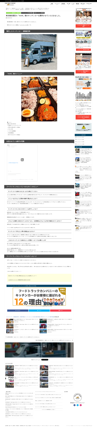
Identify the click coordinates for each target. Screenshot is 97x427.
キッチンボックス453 (80, 137)
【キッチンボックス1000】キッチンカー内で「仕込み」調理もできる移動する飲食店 (85, 185)
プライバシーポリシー (45, 425)
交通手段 (13, 425)
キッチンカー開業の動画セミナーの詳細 (83, 72)
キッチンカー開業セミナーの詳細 (83, 26)
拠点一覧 (81, 218)
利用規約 (17, 425)
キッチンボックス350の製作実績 (32, 316)
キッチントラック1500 (80, 144)
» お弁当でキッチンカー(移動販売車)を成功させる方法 (19, 279)
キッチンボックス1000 (80, 141)
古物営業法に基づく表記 (24, 425)
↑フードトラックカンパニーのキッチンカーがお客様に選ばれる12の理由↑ (39, 306)
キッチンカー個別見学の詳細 (83, 49)
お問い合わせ (57, 425)
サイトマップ (52, 425)
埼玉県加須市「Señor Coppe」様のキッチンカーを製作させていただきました (18, 402)
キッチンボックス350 (80, 139)
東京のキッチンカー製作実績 (47, 316)
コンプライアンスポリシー (36, 425)
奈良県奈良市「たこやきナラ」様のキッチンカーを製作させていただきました (18, 413)
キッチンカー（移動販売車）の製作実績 (16, 316)
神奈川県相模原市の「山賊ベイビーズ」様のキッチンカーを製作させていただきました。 (54, 340)
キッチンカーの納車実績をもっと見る (48, 409)
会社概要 (6, 425)
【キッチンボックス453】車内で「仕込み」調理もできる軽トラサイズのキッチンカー (85, 159)
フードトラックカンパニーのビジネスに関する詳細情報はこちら (83, 117)
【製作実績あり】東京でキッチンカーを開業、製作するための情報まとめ (37, 8)
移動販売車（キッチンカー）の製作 (17, 8)
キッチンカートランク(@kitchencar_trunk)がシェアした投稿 (22, 179)
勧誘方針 (29, 425)
